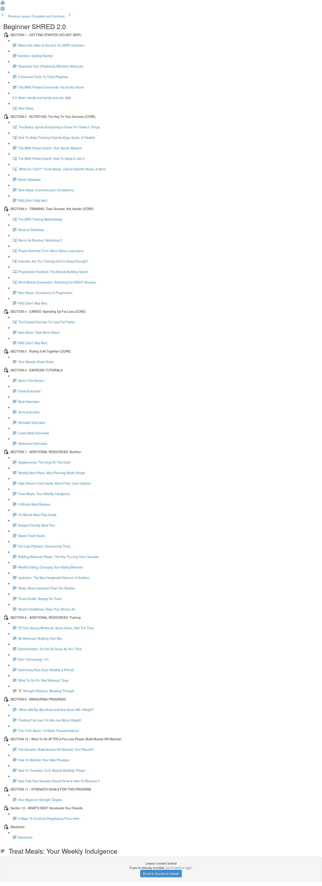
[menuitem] (2, 10)
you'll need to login (179, 867)
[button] (2, 4)
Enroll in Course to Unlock (161, 873)
